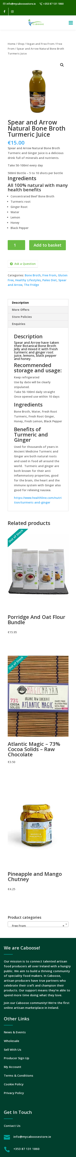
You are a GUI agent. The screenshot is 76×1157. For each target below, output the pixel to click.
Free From (49, 275)
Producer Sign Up (16, 1058)
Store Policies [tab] (22, 317)
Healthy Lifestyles (28, 280)
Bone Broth (33, 275)
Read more (38, 643)
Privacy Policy (14, 1093)
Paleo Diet (49, 280)
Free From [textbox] (37, 926)
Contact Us (12, 1126)
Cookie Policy (14, 1084)
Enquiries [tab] (18, 324)
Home (11, 44)
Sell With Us (12, 1049)
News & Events (15, 1032)
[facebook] (4, 11)
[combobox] (38, 924)
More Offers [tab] (20, 310)
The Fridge (31, 285)
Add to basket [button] (38, 900)
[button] (62, 65)
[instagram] (12, 11)
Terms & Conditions (18, 1075)
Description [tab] (20, 302)
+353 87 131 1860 (53, 3)
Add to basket (47, 245)
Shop (21, 44)
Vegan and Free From (40, 44)
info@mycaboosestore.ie (21, 3)
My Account (12, 1067)
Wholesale (11, 1041)
